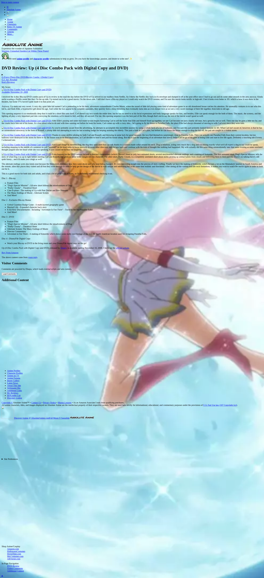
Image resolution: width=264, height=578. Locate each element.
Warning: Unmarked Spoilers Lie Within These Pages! (25, 51)
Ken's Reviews (8, 82)
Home (10, 19)
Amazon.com (13, 549)
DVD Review (13, 566)
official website (122, 248)
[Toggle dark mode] (8, 15)
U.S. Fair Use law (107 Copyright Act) (220, 405)
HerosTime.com (14, 554)
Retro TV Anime (14, 27)
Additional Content (15, 571)
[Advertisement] (84, 326)
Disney (64, 248)
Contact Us (36, 402)
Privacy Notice (49, 402)
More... (10, 34)
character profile (41, 59)
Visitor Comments (15, 568)
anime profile (23, 59)
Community (12, 29)
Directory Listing (14, 398)
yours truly (32, 257)
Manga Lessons (65, 402)
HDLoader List (13, 395)
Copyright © (7, 402)
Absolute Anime (14, 9)
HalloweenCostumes (16, 551)
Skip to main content (10, 2)
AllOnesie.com (13, 559)
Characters (11, 24)
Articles (10, 32)
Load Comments (9, 274)
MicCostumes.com (15, 556)
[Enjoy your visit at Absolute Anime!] (22, 46)
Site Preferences (11, 459)
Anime (10, 22)
